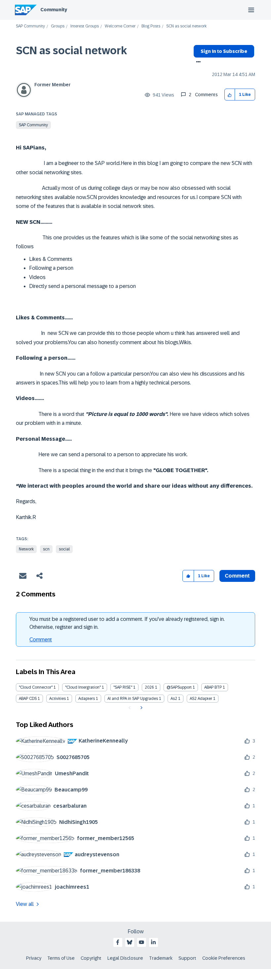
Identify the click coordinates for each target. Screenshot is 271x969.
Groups (57, 26)
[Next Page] (140, 707)
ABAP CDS (28, 698)
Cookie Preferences (223, 958)
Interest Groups (84, 26)
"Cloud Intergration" (83, 687)
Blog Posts (150, 26)
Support (187, 958)
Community (53, 9)
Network (26, 549)
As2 (174, 698)
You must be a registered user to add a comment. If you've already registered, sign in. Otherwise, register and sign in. (127, 623)
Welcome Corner (120, 26)
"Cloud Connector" (36, 687)
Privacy (33, 958)
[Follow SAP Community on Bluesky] (129, 942)
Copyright (91, 958)
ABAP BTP (213, 687)
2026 (149, 687)
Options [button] (197, 62)
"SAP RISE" (122, 687)
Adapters (86, 698)
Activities (57, 698)
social (64, 549)
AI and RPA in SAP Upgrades (132, 698)
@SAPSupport (179, 687)
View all (25, 904)
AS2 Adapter (201, 698)
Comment (40, 639)
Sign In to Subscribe (224, 51)
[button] (230, 95)
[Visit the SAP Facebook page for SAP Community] (117, 942)
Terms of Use (61, 958)
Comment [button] (237, 576)
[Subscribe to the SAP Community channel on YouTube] (141, 942)
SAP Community (30, 26)
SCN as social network (71, 51)
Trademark (161, 958)
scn (46, 549)
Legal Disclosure (125, 958)
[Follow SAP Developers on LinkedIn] (153, 942)
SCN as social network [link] (186, 26)
